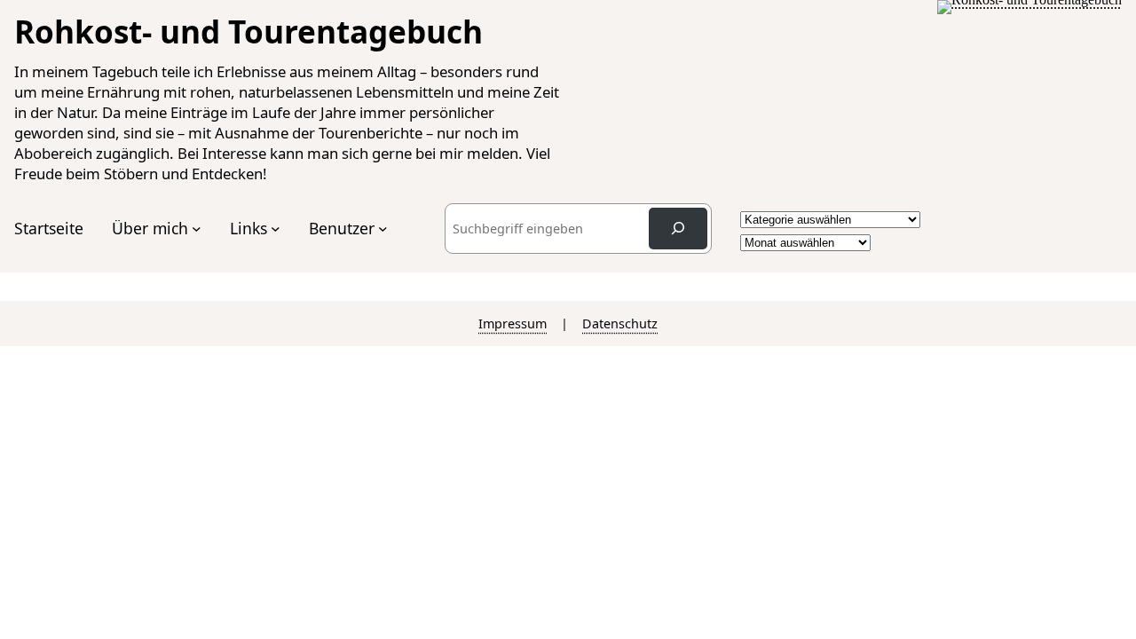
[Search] (678, 228)
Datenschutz (620, 323)
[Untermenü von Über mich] (196, 228)
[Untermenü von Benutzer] (383, 228)
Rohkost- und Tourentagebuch (248, 31)
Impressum (512, 323)
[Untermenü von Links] (275, 228)
